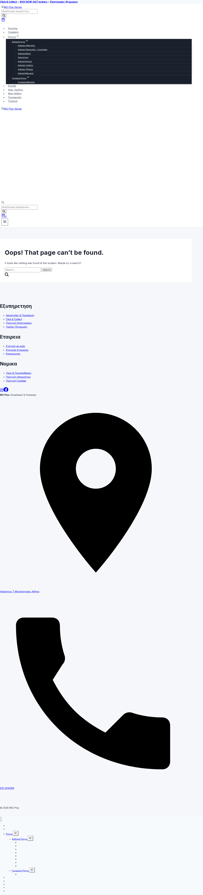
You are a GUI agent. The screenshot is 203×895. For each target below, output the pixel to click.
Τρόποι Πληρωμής (16, 326)
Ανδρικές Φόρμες (25, 69)
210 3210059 (7, 788)
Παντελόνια (23, 57)
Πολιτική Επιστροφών (19, 322)
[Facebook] (6, 391)
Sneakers (13, 32)
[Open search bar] (2, 202)
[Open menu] (4, 222)
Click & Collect (14, 319)
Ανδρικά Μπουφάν (26, 73)
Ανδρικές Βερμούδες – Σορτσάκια (32, 49)
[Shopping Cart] (3, 20)
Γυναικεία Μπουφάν (26, 82)
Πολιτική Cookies (16, 380)
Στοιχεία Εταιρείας (17, 350)
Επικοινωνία (13, 353)
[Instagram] (2, 391)
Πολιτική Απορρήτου (18, 376)
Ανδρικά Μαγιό (24, 53)
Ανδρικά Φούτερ (25, 61)
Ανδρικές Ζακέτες (25, 65)
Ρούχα (9, 834)
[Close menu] (1, 819)
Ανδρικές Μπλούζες (26, 45)
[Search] (4, 16)
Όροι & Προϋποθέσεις (19, 373)
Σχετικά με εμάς (15, 346)
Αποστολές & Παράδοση (20, 315)
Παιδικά (12, 101)
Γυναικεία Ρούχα (20, 870)
